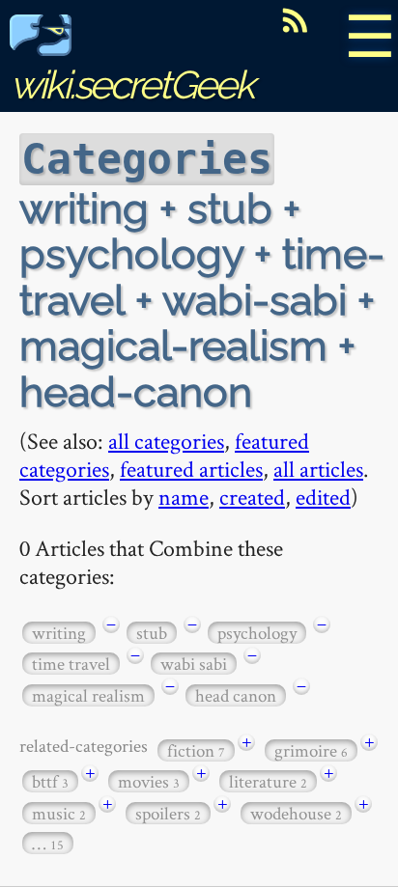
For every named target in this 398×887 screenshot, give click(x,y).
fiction (196, 750)
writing (59, 633)
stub (151, 633)
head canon (235, 695)
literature (268, 781)
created (252, 497)
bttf (50, 781)
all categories (166, 441)
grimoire (311, 750)
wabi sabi (193, 663)
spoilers (168, 813)
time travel (71, 663)
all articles (318, 469)
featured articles (191, 469)
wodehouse (296, 813)
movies (149, 781)
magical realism (88, 695)
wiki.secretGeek (131, 84)
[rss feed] (294, 20)
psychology (257, 633)
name (183, 497)
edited (323, 497)
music (59, 813)
